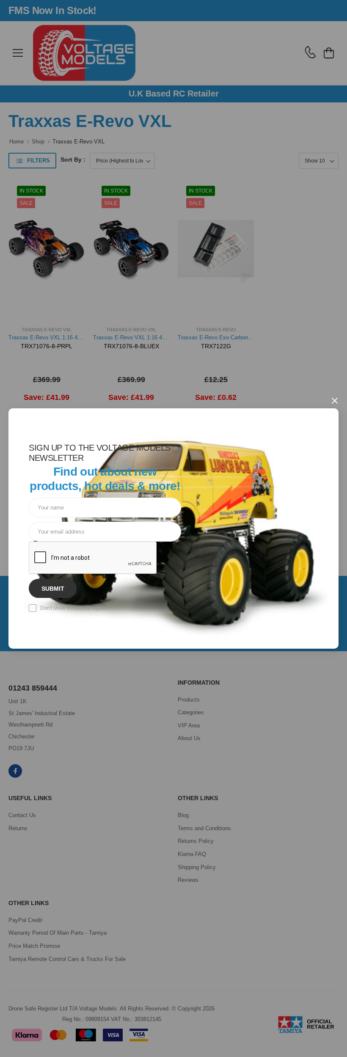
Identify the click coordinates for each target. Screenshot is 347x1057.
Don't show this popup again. (73, 608)
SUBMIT (52, 588)
